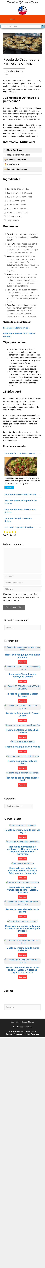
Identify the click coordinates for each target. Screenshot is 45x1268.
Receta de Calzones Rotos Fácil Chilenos (22, 731)
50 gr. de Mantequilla (16, 201)
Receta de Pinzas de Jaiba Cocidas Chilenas (20, 510)
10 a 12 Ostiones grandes (18, 189)
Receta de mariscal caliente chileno (22, 762)
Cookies (26, 1034)
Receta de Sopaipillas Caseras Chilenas (22, 694)
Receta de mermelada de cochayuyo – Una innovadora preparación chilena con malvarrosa (22, 850)
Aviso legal (35, 1034)
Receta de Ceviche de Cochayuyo (19, 453)
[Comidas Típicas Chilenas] (22, 10)
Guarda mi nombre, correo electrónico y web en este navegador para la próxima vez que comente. (21, 597)
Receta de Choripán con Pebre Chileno (18, 519)
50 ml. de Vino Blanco (16, 205)
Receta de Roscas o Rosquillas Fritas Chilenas (20, 502)
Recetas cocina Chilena (22, 1027)
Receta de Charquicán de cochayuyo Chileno (22, 675)
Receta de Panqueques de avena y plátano (22, 655)
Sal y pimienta (13, 220)
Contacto (9, 1034)
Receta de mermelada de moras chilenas (22, 949)
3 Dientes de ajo (14, 216)
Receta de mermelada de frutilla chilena (22, 910)
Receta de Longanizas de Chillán (18, 527)
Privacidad (18, 1034)
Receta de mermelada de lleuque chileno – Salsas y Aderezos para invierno (22, 928)
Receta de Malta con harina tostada (20, 494)
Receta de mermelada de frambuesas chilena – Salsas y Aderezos (22, 890)
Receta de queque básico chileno (22, 746)
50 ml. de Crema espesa (17, 212)
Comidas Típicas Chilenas (22, 2)
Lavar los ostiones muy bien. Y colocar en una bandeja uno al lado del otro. (23, 237)
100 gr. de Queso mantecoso (19, 197)
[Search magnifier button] (42, 26)
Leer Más (9, 487)
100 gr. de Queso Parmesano (19, 193)
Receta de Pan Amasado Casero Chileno (22, 714)
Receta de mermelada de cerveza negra (22, 831)
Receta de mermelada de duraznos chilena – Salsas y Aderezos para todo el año (22, 870)
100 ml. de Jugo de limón (18, 208)
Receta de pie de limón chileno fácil (22, 778)
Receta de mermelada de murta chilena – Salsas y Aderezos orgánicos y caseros (22, 970)
